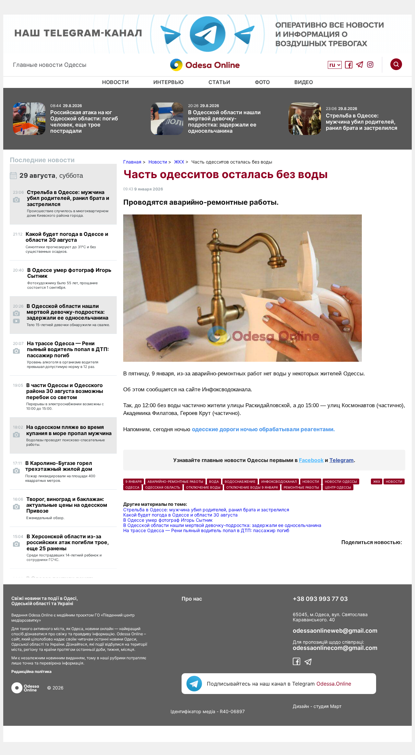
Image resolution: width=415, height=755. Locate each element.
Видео (303, 82)
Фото (262, 82)
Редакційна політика (31, 671)
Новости (115, 82)
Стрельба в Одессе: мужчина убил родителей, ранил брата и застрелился (206, 509)
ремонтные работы (301, 487)
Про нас (192, 598)
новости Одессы (341, 481)
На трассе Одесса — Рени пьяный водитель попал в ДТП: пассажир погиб (206, 530)
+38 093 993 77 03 (320, 599)
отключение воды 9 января (252, 487)
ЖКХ (376, 481)
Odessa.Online (333, 683)
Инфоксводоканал (279, 481)
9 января (133, 481)
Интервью (168, 82)
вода (214, 481)
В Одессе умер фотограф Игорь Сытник (168, 520)
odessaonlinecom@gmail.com (335, 648)
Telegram (341, 460)
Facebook (311, 460)
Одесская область (162, 487)
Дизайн (301, 706)
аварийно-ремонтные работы (175, 481)
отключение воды (203, 487)
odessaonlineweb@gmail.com (335, 630)
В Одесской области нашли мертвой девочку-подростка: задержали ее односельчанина (222, 525)
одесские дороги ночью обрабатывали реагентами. (263, 429)
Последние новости (42, 160)
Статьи (219, 82)
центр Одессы (338, 487)
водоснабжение (240, 481)
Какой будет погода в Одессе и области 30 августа (180, 515)
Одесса (132, 487)
